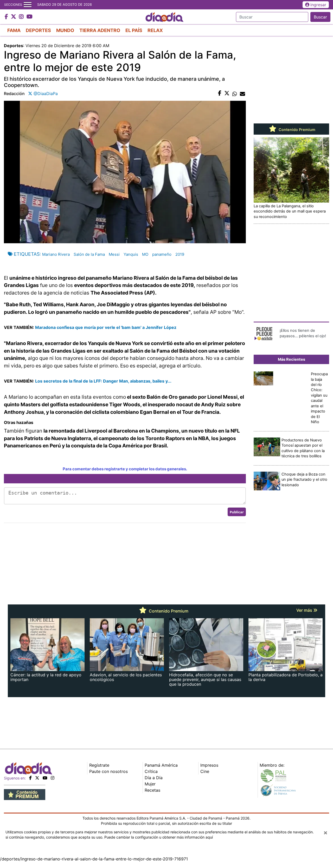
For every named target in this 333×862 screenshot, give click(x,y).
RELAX (155, 30)
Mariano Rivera (56, 254)
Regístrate (99, 765)
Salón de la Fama (89, 254)
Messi (114, 254)
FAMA (14, 30)
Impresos (209, 765)
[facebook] (30, 777)
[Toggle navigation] (27, 4)
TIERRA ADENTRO (99, 30)
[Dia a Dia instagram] (22, 17)
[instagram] (52, 777)
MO (145, 254)
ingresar (318, 4)
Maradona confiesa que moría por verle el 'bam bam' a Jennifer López (105, 327)
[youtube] (45, 777)
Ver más (304, 610)
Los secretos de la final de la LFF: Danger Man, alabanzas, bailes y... (103, 381)
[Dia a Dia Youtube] (30, 17)
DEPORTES (38, 30)
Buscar (320, 17)
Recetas (152, 790)
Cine (204, 771)
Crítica (151, 771)
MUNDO (65, 30)
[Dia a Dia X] (14, 17)
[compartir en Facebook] (220, 93)
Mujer (150, 783)
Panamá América (161, 765)
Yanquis (131, 254)
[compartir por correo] (242, 93)
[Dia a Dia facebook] (7, 17)
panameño (161, 254)
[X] (37, 777)
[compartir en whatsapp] (234, 93)
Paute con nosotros (108, 771)
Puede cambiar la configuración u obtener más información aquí (158, 837)
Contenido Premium (296, 129)
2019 (179, 254)
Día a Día (154, 777)
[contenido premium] (24, 794)
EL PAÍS (133, 30)
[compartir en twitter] (227, 93)
